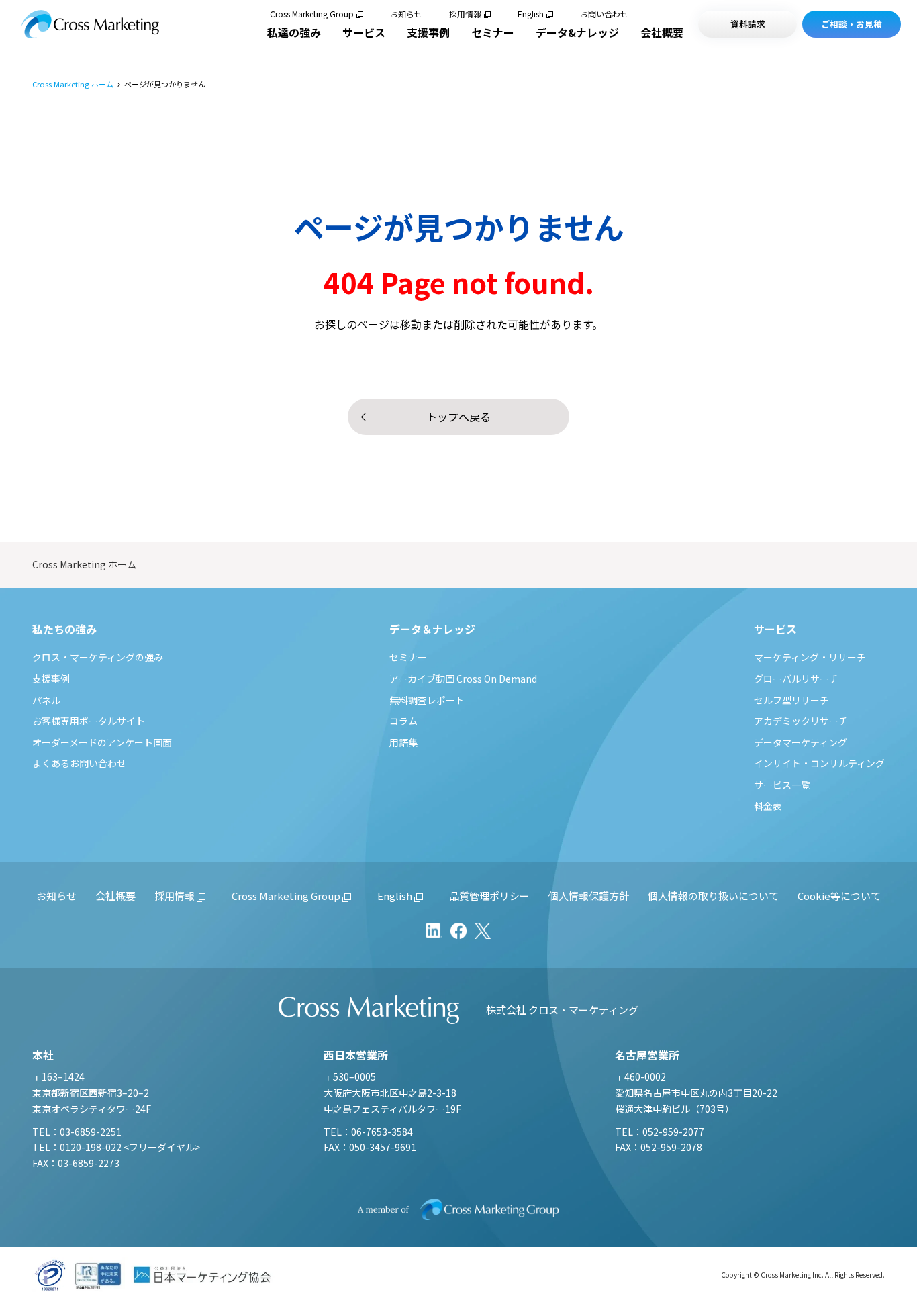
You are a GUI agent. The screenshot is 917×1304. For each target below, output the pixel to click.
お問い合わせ (604, 14)
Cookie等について (839, 896)
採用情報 (465, 14)
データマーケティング (800, 742)
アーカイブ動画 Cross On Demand (463, 678)
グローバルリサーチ (796, 678)
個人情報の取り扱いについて (713, 896)
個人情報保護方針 (588, 896)
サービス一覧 (782, 784)
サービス (363, 32)
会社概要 (661, 32)
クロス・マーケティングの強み (97, 657)
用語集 (403, 742)
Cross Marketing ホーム (72, 84)
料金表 (768, 806)
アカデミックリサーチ (801, 721)
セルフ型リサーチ (791, 700)
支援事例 (428, 32)
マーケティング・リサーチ (810, 657)
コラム (403, 721)
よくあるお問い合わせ (79, 763)
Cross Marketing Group (312, 14)
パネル (46, 700)
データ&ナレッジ (577, 32)
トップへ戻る (458, 417)
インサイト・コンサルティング (819, 763)
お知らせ (406, 14)
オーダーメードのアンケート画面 (102, 742)
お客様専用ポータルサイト (88, 721)
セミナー (492, 32)
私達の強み (294, 32)
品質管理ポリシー (489, 896)
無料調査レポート (427, 700)
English (531, 14)
